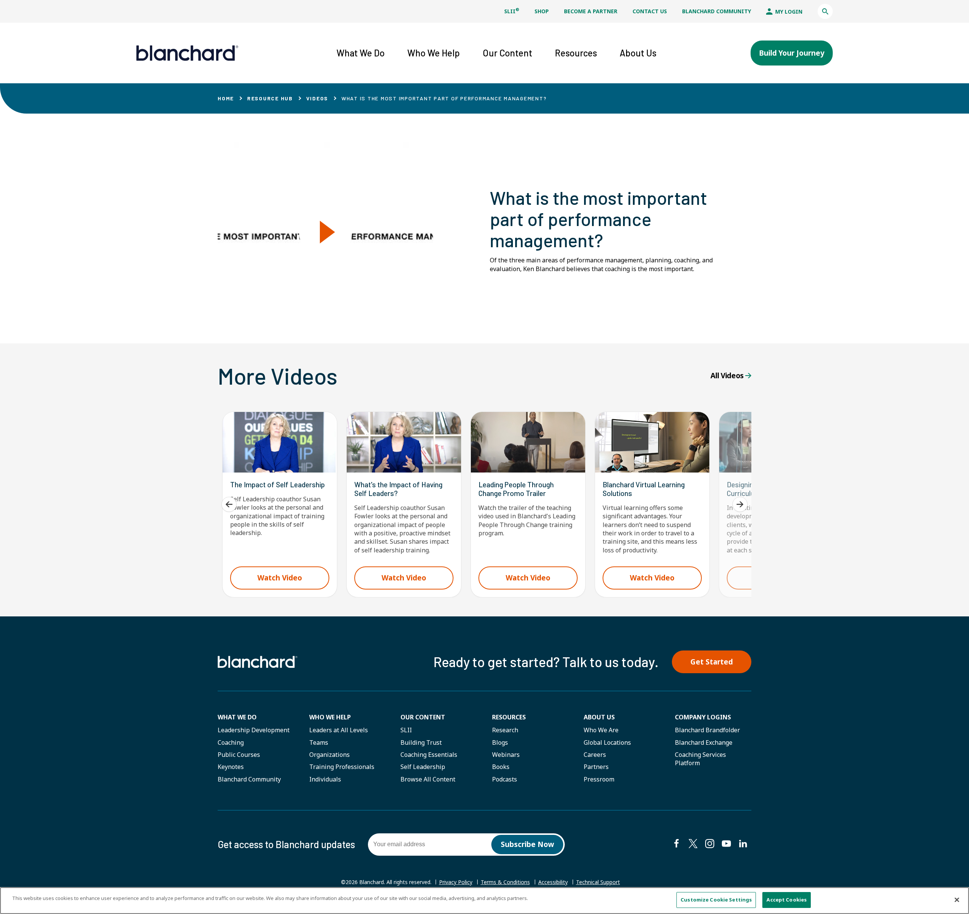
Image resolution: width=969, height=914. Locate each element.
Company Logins (703, 717)
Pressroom (599, 779)
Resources (509, 717)
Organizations (329, 754)
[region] (484, 900)
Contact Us (649, 11)
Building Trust (421, 742)
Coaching (231, 742)
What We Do (237, 717)
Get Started (711, 662)
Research (505, 730)
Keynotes (231, 767)
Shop (541, 11)
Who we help (330, 717)
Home (226, 98)
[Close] (957, 899)
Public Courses (239, 754)
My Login (788, 11)
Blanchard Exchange (703, 742)
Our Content (422, 717)
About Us (599, 717)
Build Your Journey (791, 53)
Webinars (506, 754)
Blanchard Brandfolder (707, 730)
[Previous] (229, 504)
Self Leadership (422, 767)
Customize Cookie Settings (716, 899)
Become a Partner (590, 11)
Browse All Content (427, 779)
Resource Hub (270, 98)
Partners (596, 767)
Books (500, 767)
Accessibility (553, 882)
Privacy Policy (455, 882)
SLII (511, 11)
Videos (317, 98)
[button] (825, 11)
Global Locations (607, 742)
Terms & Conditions (505, 882)
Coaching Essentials (428, 754)
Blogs (500, 742)
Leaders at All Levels (338, 730)
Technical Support (598, 882)
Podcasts (504, 779)
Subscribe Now (527, 844)
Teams (318, 742)
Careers (595, 754)
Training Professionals (341, 767)
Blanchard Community (716, 11)
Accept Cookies (786, 899)
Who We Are (601, 730)
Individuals (325, 779)
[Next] (740, 504)
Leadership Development (254, 730)
